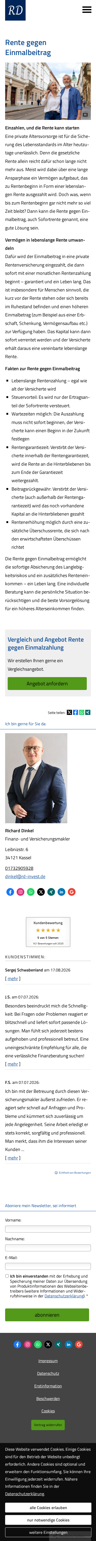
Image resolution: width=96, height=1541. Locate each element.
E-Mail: (11, 1257)
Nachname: (15, 1239)
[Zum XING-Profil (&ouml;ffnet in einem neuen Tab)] (51, 892)
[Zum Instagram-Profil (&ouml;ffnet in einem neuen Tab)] (20, 892)
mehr (13, 978)
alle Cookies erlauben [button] (48, 1507)
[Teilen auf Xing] (87, 712)
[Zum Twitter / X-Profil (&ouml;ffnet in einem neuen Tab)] (41, 892)
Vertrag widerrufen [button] (48, 1424)
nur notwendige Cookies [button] (48, 1520)
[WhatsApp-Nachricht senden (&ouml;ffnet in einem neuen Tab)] (31, 892)
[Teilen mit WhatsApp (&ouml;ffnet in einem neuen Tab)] (81, 712)
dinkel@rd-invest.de (25, 876)
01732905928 (19, 868)
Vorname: (13, 1220)
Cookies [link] (48, 1411)
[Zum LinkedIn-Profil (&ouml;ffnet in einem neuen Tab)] (61, 892)
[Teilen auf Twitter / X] (69, 712)
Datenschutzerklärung (64, 1296)
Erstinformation (48, 1386)
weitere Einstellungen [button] (48, 1532)
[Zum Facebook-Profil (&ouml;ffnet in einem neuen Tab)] (10, 892)
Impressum (48, 1361)
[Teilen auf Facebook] (75, 712)
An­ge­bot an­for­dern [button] (47, 683)
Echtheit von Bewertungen (75, 1173)
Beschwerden (48, 1398)
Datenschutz (48, 1373)
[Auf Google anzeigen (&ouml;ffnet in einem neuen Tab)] (72, 892)
